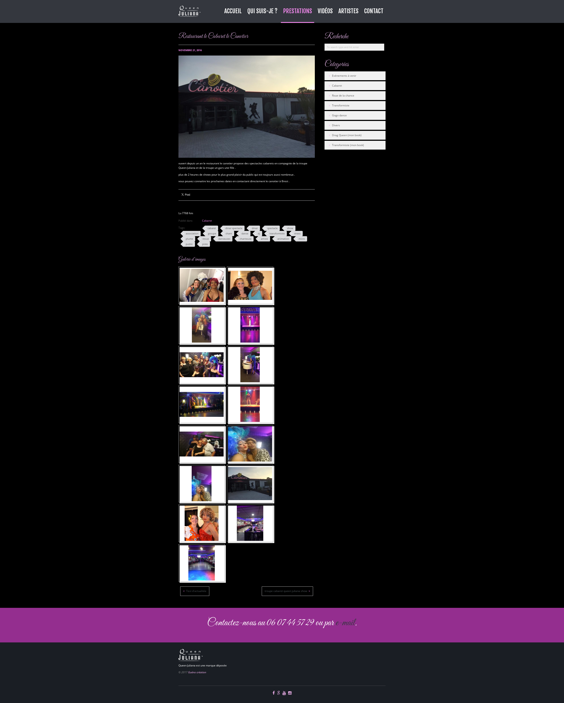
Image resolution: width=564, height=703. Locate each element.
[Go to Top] (180, 633)
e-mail (345, 623)
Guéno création (197, 672)
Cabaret (207, 221)
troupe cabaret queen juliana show (286, 591)
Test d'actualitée (196, 591)
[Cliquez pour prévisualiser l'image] (246, 107)
